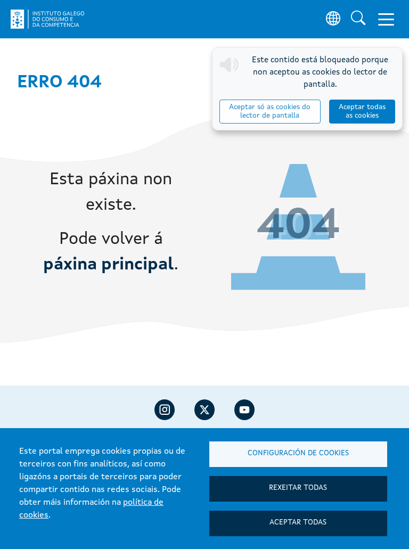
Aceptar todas (297, 522)
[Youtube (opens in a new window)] (244, 409)
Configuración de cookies (298, 453)
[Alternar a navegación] (386, 19)
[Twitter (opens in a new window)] (204, 409)
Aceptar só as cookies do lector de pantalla (269, 111)
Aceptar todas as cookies (362, 111)
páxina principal (108, 265)
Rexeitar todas (298, 488)
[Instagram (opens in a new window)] (164, 409)
